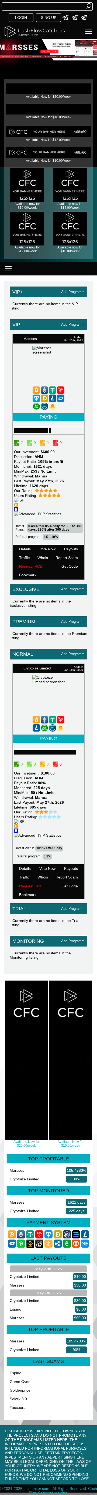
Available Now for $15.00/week (71, 1143)
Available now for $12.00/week (27, 249)
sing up (48, 17)
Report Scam (67, 557)
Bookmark (27, 575)
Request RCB (30, 566)
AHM (38, 456)
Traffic (24, 557)
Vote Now (47, 549)
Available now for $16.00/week (27, 206)
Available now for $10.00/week (70, 249)
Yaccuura (18, 1407)
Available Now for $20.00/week (48, 97)
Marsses (17, 1170)
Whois (42, 557)
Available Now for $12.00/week (48, 140)
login (21, 17)
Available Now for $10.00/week (48, 117)
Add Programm (73, 292)
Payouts (71, 549)
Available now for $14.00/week (70, 206)
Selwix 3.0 (18, 1399)
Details (25, 549)
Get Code (69, 566)
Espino (15, 1309)
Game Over (20, 1381)
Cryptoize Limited (24, 1179)
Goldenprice (20, 1390)
